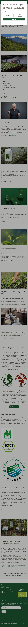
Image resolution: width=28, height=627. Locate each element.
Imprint (16, 22)
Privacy (11, 22)
